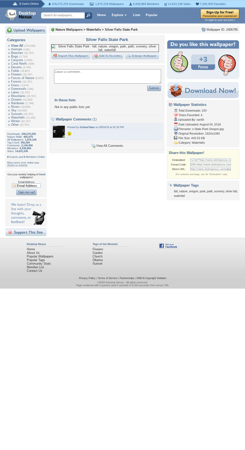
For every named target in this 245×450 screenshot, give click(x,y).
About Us (33, 253)
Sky (14, 110)
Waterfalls (18, 117)
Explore (117, 15)
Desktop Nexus (115, 282)
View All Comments (109, 146)
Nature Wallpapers (69, 29)
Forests (16, 81)
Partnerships (127, 278)
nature (183, 191)
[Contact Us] (27, 223)
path (210, 191)
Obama (98, 260)
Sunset (97, 263)
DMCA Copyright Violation (151, 278)
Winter (15, 121)
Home (101, 15)
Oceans (16, 99)
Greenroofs (18, 89)
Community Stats (39, 263)
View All (17, 45)
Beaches (17, 53)
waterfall (179, 196)
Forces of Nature (22, 78)
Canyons (17, 60)
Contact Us (34, 271)
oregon (193, 191)
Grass (15, 85)
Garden (98, 253)
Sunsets (16, 114)
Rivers (15, 106)
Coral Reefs (19, 63)
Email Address (26, 182)
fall (176, 191)
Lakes (15, 92)
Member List (35, 267)
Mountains (18, 96)
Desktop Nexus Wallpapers (20, 14)
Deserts (16, 67)
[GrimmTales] (59, 136)
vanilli (200, 119)
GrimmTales (87, 127)
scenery (219, 191)
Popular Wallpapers (40, 256)
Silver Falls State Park (121, 29)
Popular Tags (36, 260)
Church (97, 256)
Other (15, 124)
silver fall (231, 191)
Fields (15, 71)
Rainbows (17, 103)
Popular (151, 15)
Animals (16, 49)
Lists (136, 15)
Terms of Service (107, 278)
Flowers (16, 74)
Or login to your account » (220, 19)
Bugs (14, 56)
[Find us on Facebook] (168, 248)
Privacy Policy (87, 278)
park (203, 191)
